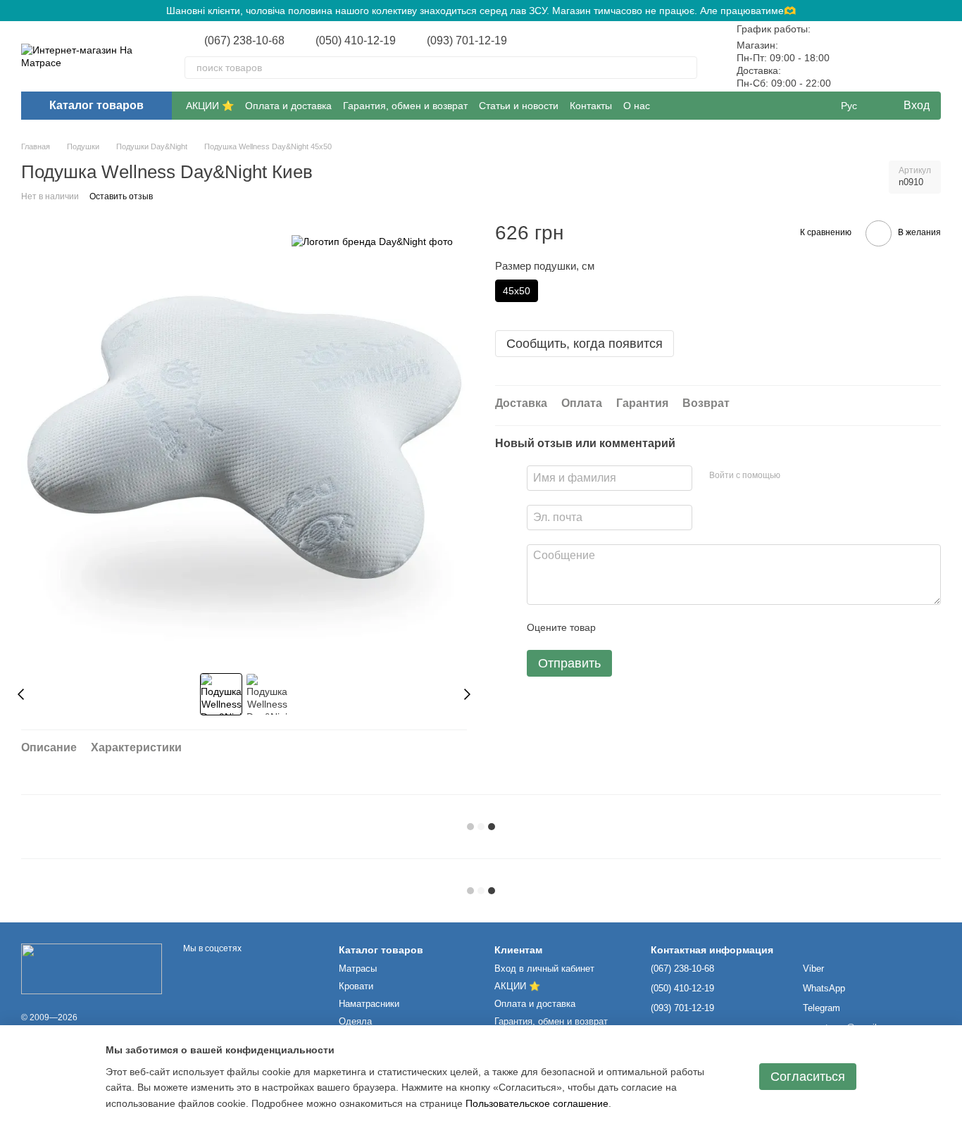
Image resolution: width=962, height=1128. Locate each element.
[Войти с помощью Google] (818, 476)
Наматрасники (369, 1003)
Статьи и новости (518, 105)
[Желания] (893, 56)
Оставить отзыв (121, 196)
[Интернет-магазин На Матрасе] (91, 968)
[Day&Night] (372, 241)
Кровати (356, 986)
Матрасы (358, 968)
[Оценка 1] (619, 627)
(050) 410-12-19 (356, 40)
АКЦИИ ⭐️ (210, 105)
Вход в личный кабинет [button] (544, 968)
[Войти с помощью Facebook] (795, 476)
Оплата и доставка (288, 105)
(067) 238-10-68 (244, 40)
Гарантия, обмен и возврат (405, 105)
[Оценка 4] (686, 627)
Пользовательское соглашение (537, 1103)
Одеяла (355, 1021)
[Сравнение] (856, 56)
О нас (636, 105)
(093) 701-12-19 (467, 40)
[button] (951, 10)
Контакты (591, 105)
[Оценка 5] (709, 627)
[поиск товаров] (686, 67)
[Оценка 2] (641, 627)
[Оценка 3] (664, 627)
